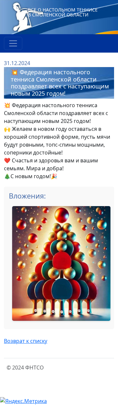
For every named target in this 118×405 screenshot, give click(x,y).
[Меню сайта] (13, 43)
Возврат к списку (25, 341)
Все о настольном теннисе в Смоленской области (63, 12)
